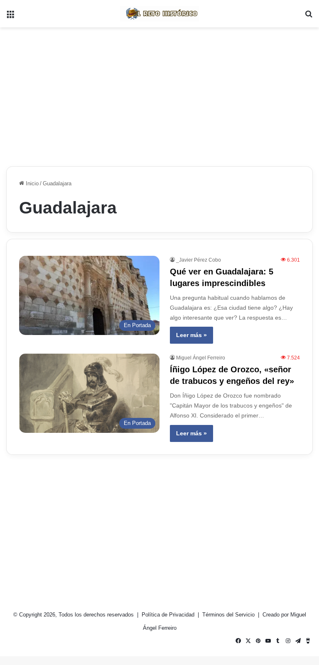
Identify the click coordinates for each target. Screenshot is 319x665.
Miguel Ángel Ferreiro (200, 358)
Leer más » (191, 335)
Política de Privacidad (169, 615)
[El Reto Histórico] (159, 14)
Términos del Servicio (229, 615)
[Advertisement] (159, 94)
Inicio (31, 183)
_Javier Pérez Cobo (198, 260)
